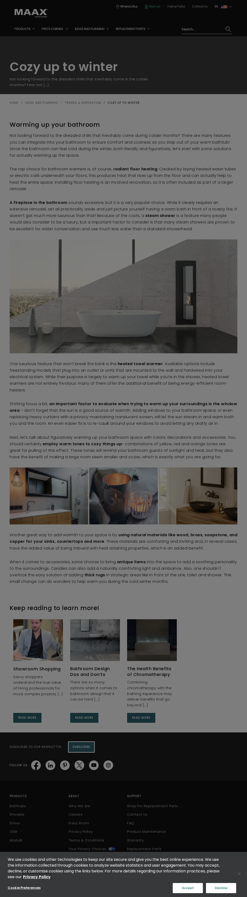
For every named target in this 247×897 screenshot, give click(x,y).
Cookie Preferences (24, 887)
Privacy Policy (37, 877)
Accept (188, 888)
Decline (221, 888)
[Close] (239, 873)
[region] (123, 874)
